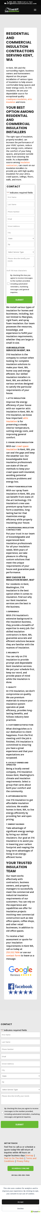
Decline (20, 1208)
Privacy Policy (23, 1161)
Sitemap (29, 1155)
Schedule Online (20, 1168)
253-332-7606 (15, 2)
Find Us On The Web (14, 1158)
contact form (13, 955)
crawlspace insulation (16, 99)
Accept (20, 1202)
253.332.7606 (13, 952)
